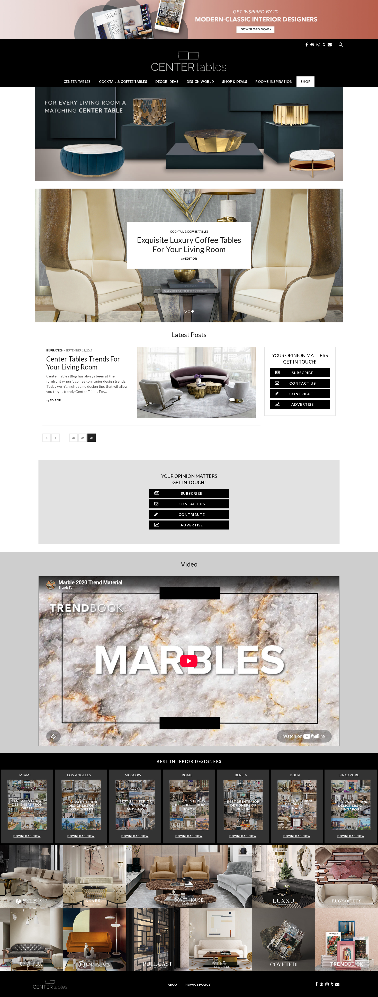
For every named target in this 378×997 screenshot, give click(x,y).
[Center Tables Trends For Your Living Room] (196, 382)
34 (73, 437)
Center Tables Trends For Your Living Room (83, 363)
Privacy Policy (198, 984)
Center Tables (77, 82)
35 (82, 437)
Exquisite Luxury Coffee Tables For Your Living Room (189, 244)
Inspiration (54, 350)
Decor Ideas (166, 82)
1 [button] (185, 311)
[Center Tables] (189, 61)
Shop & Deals (234, 82)
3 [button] (192, 311)
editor (191, 258)
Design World (200, 82)
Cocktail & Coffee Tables (123, 82)
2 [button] (189, 311)
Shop (305, 82)
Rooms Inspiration (273, 82)
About (173, 984)
